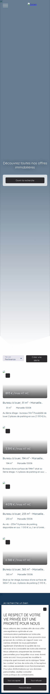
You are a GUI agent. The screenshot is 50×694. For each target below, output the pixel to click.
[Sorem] (37, 5)
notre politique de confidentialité (18, 674)
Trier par (8, 357)
